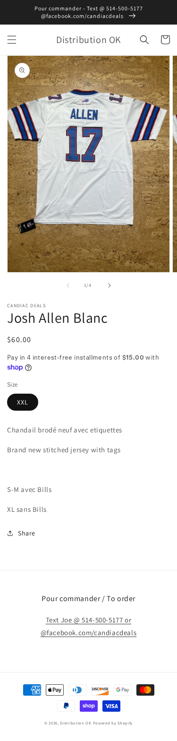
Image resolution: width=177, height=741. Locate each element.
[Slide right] (109, 285)
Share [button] (26, 533)
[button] (11, 39)
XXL (22, 402)
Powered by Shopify (113, 722)
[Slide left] (68, 285)
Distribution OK (76, 722)
